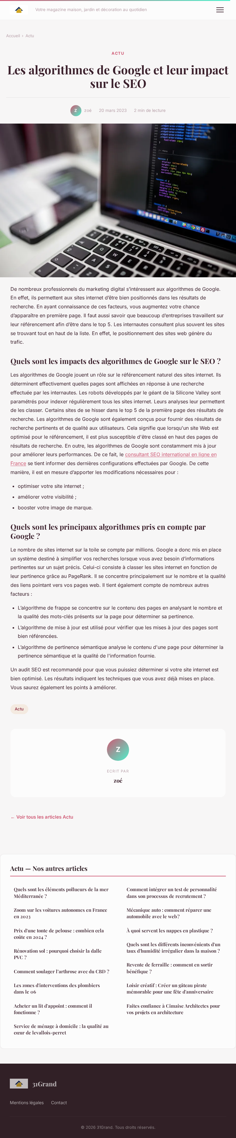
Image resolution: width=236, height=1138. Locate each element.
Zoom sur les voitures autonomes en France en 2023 (60, 913)
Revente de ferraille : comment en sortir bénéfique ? (170, 968)
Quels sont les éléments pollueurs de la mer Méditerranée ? (61, 892)
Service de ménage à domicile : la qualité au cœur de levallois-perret (61, 1029)
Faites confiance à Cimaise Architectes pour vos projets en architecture (173, 1009)
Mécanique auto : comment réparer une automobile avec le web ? (169, 913)
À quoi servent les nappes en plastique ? (170, 930)
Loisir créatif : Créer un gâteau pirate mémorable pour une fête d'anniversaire (170, 988)
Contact (59, 1102)
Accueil (13, 35)
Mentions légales (27, 1102)
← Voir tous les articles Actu (41, 817)
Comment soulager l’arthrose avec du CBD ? (61, 971)
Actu (30, 35)
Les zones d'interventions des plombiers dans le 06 (57, 988)
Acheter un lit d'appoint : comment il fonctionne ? (53, 1009)
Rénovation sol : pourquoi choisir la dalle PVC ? (58, 954)
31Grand (44, 1083)
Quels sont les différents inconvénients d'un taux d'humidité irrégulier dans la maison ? (173, 947)
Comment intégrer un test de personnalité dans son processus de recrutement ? (172, 892)
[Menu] (220, 10)
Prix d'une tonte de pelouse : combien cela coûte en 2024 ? (59, 933)
